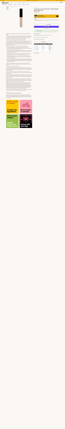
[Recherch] (56, 3)
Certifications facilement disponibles (40, 39)
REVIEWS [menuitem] (23, 4)
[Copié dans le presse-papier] (38, 53)
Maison (7, 6)
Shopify (41, 31)
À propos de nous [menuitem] (4, 4)
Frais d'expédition (35, 12)
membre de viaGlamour (15, 95)
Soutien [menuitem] (19, 4)
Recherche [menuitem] (10, 4)
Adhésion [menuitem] (15, 4)
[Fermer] (58, 30)
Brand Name (35, 18)
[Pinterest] (3, 0)
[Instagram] (2, 0)
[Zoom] (30, 8)
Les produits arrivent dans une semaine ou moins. (42, 37)
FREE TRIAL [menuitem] (27, 4)
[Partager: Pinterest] (37, 53)
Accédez (27, 0)
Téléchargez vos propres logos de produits (13, 93)
